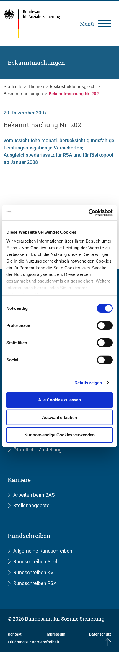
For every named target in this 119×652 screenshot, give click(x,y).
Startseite (13, 86)
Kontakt (15, 634)
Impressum (55, 634)
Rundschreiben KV (33, 572)
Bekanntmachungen (24, 93)
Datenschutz (100, 634)
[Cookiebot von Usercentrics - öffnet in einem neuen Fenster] (88, 212)
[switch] (105, 325)
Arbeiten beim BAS (34, 495)
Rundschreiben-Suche (37, 561)
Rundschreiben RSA (35, 583)
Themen (36, 86)
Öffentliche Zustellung (37, 450)
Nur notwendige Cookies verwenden (59, 435)
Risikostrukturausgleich (73, 86)
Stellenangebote (31, 505)
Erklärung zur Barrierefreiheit (33, 642)
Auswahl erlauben (59, 417)
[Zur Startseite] (32, 23)
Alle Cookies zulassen (59, 400)
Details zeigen (88, 382)
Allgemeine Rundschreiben (42, 551)
